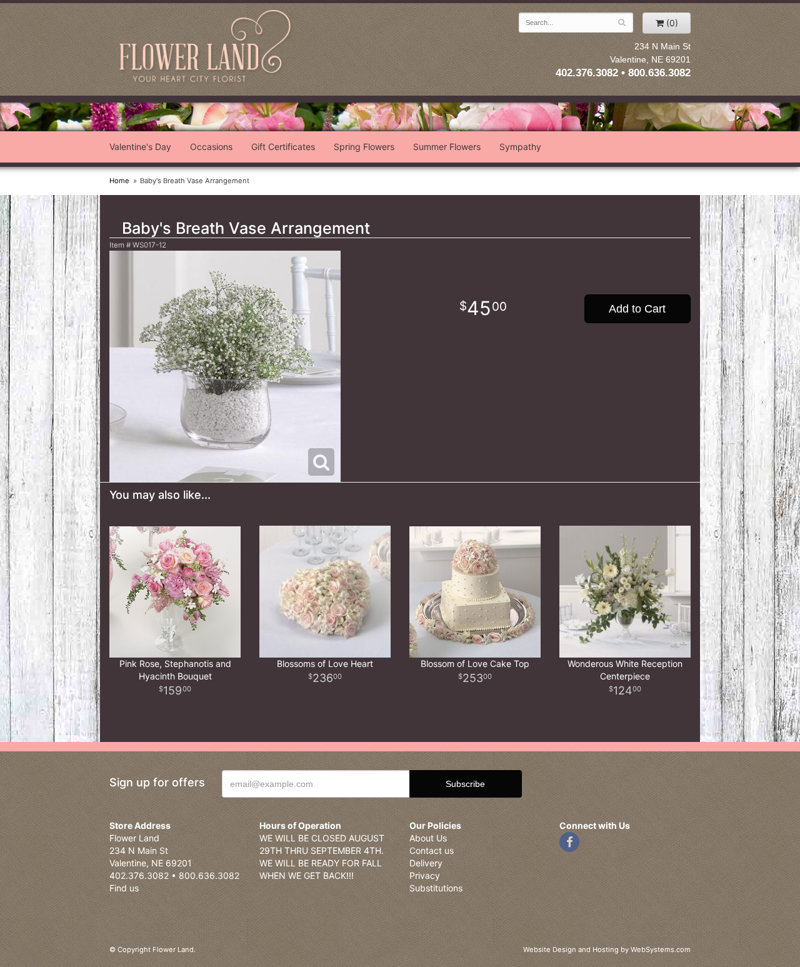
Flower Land (206, 47)
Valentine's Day (140, 146)
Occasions (211, 146)
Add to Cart (637, 309)
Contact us (431, 850)
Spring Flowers (364, 146)
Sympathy (520, 146)
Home (119, 180)
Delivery (425, 863)
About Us (428, 838)
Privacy (424, 875)
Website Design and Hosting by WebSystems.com (607, 949)
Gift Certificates (283, 146)
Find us (124, 888)
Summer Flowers (447, 146)
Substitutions (435, 888)
